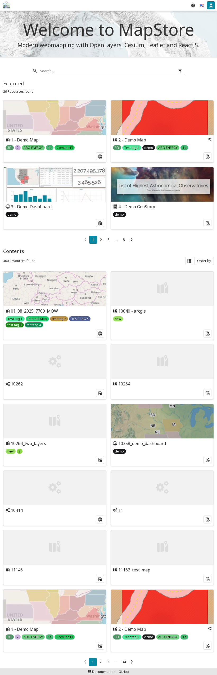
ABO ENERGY (33, 147)
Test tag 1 (131, 147)
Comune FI (65, 147)
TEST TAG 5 (80, 319)
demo (148, 147)
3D (9, 147)
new (118, 319)
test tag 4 (34, 325)
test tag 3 (14, 325)
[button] (202, 5)
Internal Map (37, 319)
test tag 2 (59, 319)
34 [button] (124, 661)
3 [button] (108, 239)
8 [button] (124, 239)
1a (50, 147)
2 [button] (101, 239)
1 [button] (93, 239)
